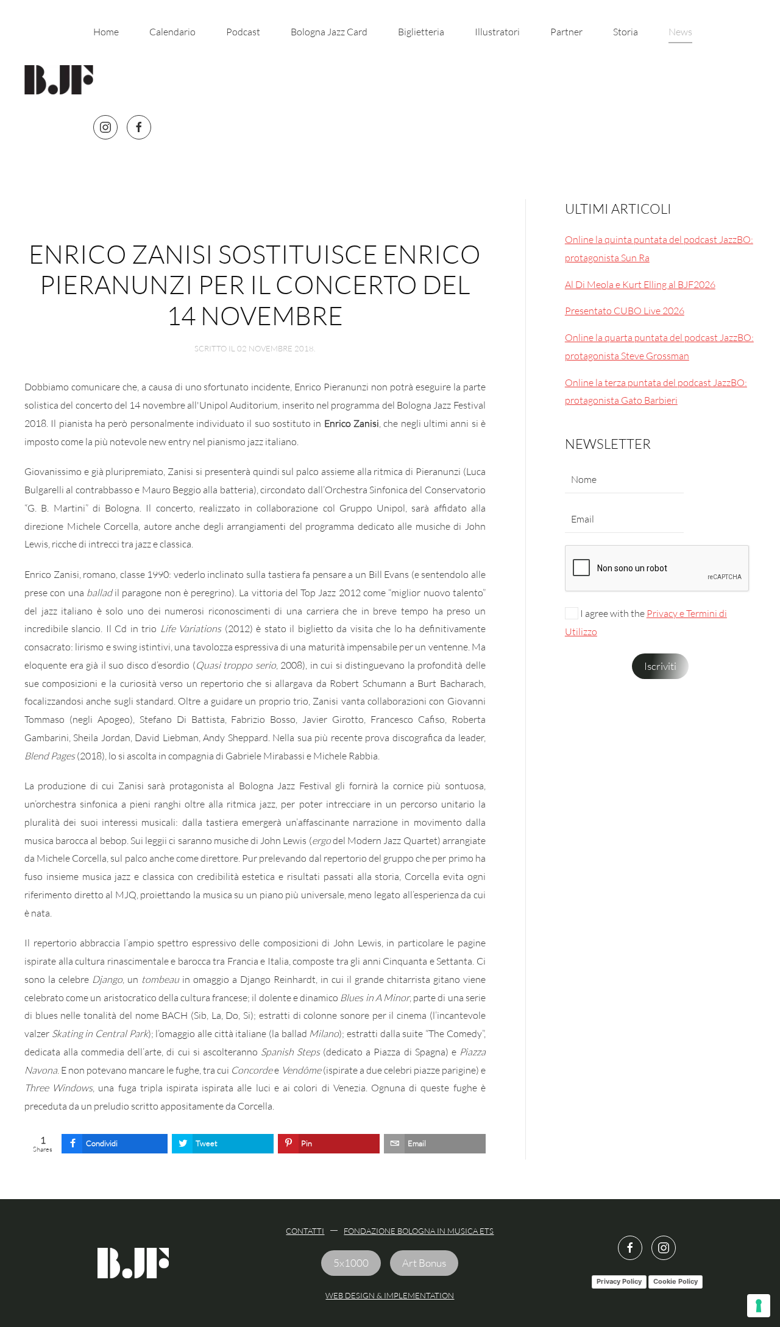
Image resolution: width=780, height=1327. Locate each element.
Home (106, 32)
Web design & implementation (389, 1295)
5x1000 (351, 1262)
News (680, 32)
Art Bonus (424, 1262)
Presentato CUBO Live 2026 (624, 310)
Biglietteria (421, 32)
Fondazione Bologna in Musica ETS (419, 1231)
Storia (625, 32)
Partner (566, 32)
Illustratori (497, 32)
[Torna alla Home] (58, 80)
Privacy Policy (619, 1281)
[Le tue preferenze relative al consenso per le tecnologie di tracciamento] (758, 1305)
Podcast (243, 32)
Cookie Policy (675, 1281)
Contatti (305, 1231)
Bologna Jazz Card (329, 32)
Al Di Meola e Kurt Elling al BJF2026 (640, 284)
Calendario (172, 32)
